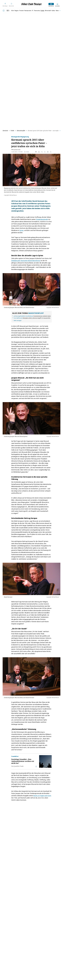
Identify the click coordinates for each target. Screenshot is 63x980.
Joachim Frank (17, 149)
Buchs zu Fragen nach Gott (42, 796)
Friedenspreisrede (42, 219)
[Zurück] (4, 11)
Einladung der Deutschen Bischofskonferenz (25, 261)
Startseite (5, 131)
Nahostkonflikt (21, 131)
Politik (12, 131)
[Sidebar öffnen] (8, 10)
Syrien (22, 230)
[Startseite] (31, 4)
